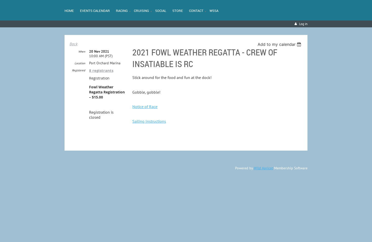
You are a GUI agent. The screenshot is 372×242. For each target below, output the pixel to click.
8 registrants (101, 70)
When (81, 51)
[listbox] (280, 44)
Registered (78, 70)
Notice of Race (144, 106)
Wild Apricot (263, 168)
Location (80, 63)
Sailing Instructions (149, 121)
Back (73, 43)
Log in (303, 24)
